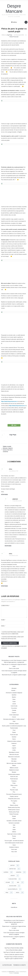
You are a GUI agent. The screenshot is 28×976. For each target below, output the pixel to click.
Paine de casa (14, 776)
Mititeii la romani (14, 767)
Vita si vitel (14, 851)
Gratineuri (14, 743)
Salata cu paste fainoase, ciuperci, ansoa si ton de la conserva (8, 449)
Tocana (14, 836)
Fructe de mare (14, 734)
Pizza (14, 787)
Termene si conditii (19, 965)
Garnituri (14, 736)
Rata (14, 803)
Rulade (14, 816)
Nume (3, 619)
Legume (14, 748)
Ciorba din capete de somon (17, 952)
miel (20, 882)
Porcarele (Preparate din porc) (14, 794)
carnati (14, 703)
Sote (14, 825)
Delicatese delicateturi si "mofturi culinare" (14, 719)
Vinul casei (14, 849)
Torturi (14, 838)
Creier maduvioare (14, 714)
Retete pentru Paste (14, 812)
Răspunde (4, 494)
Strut (14, 827)
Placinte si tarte (14, 789)
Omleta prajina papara (14, 774)
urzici (19, 892)
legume (9, 882)
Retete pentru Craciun (14, 809)
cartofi (14, 865)
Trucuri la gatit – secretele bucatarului (14, 840)
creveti (14, 875)
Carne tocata (14, 706)
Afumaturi (14, 688)
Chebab (14, 710)
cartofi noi (14, 868)
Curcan (14, 717)
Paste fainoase (14, 778)
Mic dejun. (14, 761)
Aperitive (14, 694)
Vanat (14, 845)
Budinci (14, 697)
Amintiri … (14, 690)
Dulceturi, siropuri (14, 723)
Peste (14, 783)
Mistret (14, 765)
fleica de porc (14, 879)
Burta (14, 699)
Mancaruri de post (14, 754)
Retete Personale (14, 36)
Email (3, 626)
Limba (14, 750)
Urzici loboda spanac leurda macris (14, 842)
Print (15, 425)
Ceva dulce (14, 708)
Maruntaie (14, 759)
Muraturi (14, 772)
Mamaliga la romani (14, 752)
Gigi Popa (9, 35)
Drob (14, 721)
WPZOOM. (16, 973)
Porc (14, 792)
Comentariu (5, 605)
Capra (14, 701)
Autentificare (14, 907)
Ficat (14, 730)
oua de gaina (14, 885)
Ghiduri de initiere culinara (14, 741)
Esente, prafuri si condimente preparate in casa (14, 725)
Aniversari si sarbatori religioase (14, 692)
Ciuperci (14, 712)
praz (9, 892)
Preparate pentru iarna (14, 798)
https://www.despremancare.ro (9, 401)
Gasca (14, 739)
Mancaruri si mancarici (14, 756)
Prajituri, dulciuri (14, 796)
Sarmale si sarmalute (14, 823)
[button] (14, 22)
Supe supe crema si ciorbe (14, 834)
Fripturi (14, 732)
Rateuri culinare (14, 805)
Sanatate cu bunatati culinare (14, 820)
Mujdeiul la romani (14, 770)
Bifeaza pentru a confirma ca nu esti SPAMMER (13, 647)
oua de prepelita (14, 889)
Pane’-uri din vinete (14, 668)
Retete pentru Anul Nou (14, 807)
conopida (20, 872)
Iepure (14, 745)
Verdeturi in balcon (14, 847)
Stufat (14, 829)
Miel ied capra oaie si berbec (14, 763)
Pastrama (14, 781)
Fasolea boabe (14, 728)
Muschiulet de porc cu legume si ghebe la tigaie (14, 674)
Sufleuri (14, 831)
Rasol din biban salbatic (17, 948)
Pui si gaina (14, 800)
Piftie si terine (14, 785)
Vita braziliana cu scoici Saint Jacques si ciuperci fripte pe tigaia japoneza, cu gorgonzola (14, 922)
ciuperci (8, 872)
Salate (14, 818)
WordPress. (12, 971)
